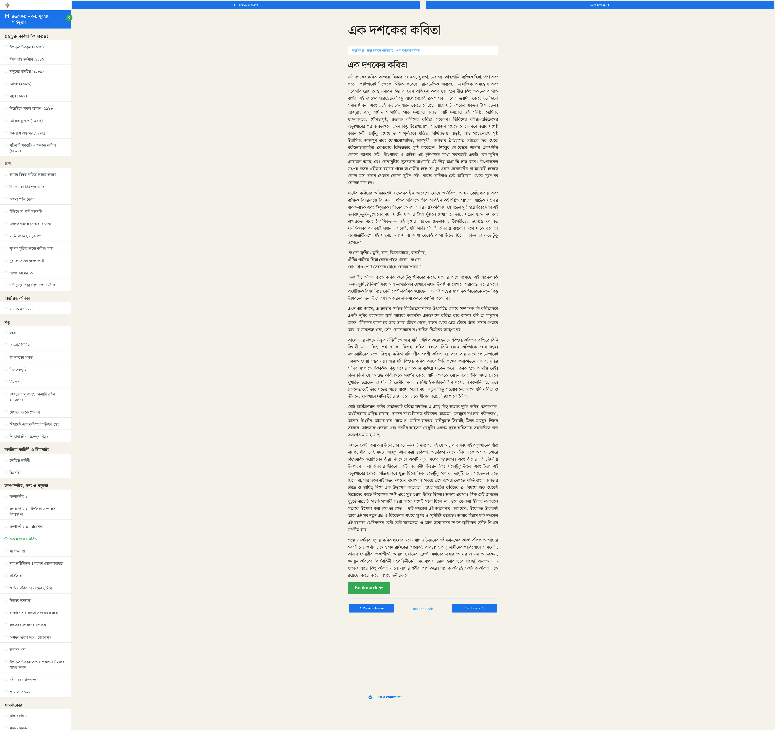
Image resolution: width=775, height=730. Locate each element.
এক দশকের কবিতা (408, 50)
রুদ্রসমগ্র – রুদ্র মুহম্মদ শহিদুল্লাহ (31, 19)
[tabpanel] (423, 327)
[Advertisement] (423, 648)
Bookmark (366, 587)
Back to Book (423, 609)
